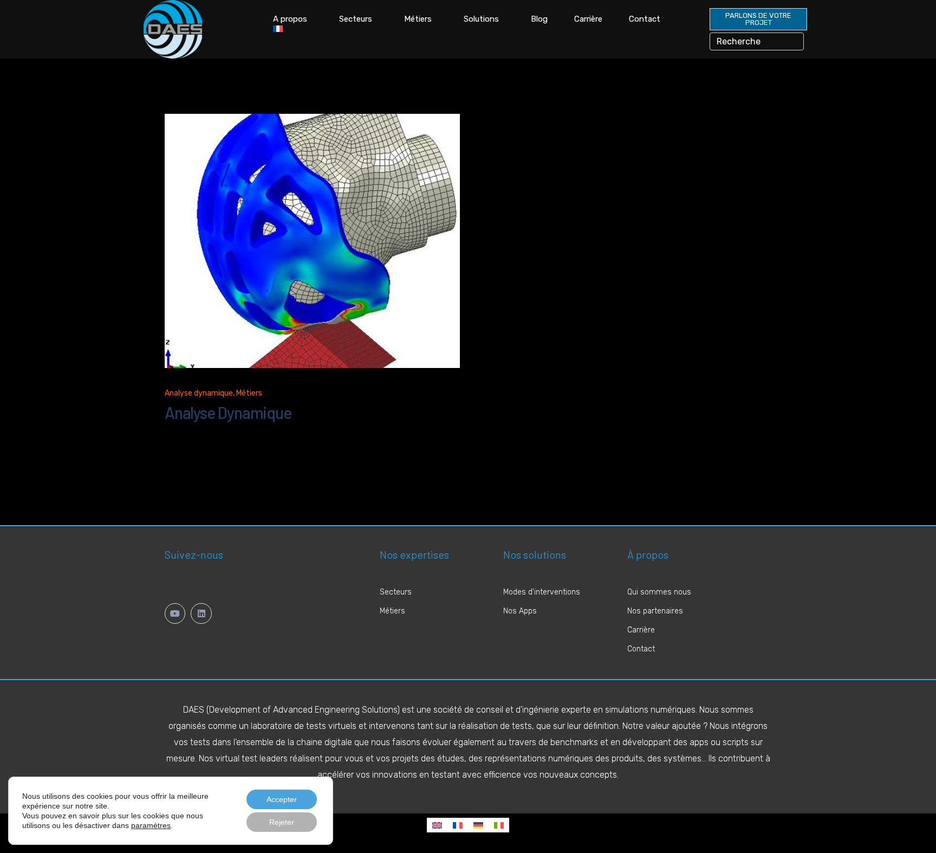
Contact (644, 19)
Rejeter (281, 822)
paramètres (151, 825)
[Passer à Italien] (499, 825)
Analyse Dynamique (228, 412)
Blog (539, 19)
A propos (290, 19)
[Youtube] (175, 613)
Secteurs (355, 19)
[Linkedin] (201, 613)
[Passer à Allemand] (478, 825)
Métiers (418, 19)
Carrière (588, 19)
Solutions (481, 19)
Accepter (281, 799)
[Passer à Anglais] (437, 825)
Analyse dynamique (199, 393)
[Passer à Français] (457, 825)
